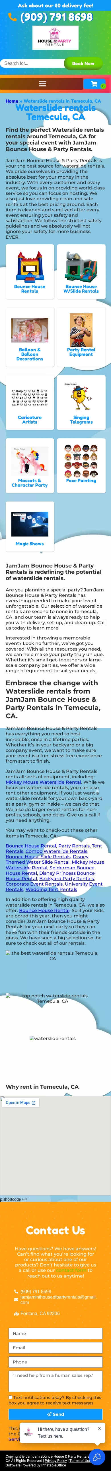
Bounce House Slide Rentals (38, 856)
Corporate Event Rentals (34, 884)
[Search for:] (39, 63)
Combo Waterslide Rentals (56, 851)
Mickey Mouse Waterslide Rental (43, 782)
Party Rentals (74, 846)
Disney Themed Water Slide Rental (47, 859)
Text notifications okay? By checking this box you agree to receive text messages (55, 1400)
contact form (71, 1270)
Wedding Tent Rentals (51, 889)
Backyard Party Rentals (66, 878)
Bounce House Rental (31, 846)
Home (12, 101)
